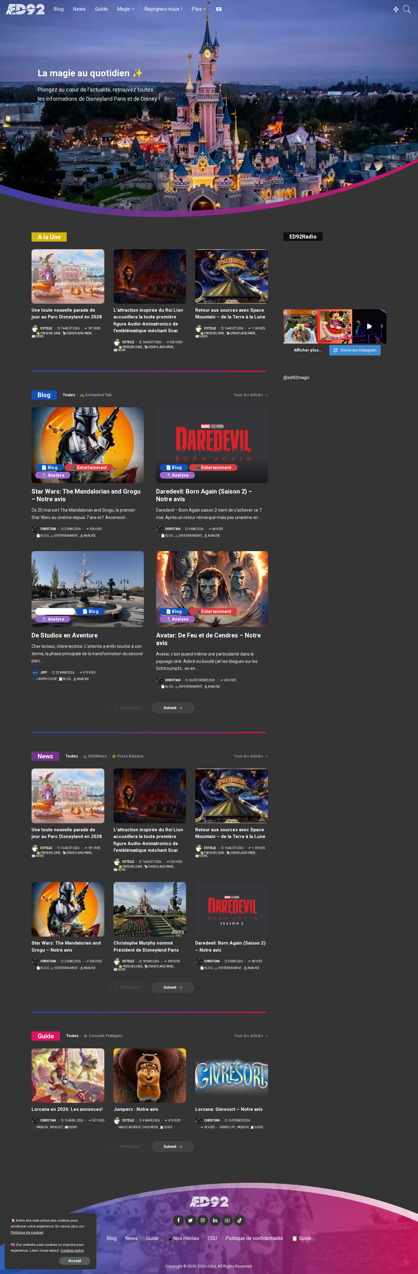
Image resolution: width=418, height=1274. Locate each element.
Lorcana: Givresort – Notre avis (229, 1109)
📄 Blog (49, 467)
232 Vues (176, 342)
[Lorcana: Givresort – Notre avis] (231, 1075)
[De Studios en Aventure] (88, 589)
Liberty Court (55, 611)
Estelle (46, 328)
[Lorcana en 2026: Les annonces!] (68, 1075)
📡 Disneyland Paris (76, 333)
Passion (42, 1127)
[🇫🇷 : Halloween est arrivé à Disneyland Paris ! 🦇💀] (335, 326)
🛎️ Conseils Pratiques (102, 1036)
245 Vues (230, 680)
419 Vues (174, 1120)
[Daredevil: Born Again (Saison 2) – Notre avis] (212, 445)
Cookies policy (72, 1250)
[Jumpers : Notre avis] (150, 1075)
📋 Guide (166, 1127)
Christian (48, 529)
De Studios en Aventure (65, 635)
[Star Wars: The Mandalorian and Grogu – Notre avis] (88, 445)
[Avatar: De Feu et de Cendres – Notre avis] (212, 589)
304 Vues (95, 529)
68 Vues (217, 529)
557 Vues (98, 1120)
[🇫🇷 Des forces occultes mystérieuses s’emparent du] (369, 326)
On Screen (150, 1127)
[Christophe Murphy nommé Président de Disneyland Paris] (150, 909)
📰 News (37, 336)
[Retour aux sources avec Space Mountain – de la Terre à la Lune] (231, 276)
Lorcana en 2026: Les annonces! (67, 1109)
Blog (44, 395)
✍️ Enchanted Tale (96, 395)
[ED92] (25, 9)
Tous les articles (248, 395)
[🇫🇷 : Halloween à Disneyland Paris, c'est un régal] (300, 326)
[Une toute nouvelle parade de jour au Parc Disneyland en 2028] (68, 276)
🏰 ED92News (95, 756)
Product (56, 1127)
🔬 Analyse (52, 475)
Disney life (227, 1127)
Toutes (69, 395)
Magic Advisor (129, 1127)
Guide (46, 1036)
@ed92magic (296, 377)
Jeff (43, 672)
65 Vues (209, 1127)
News (45, 756)
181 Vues (94, 328)
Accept (74, 1261)
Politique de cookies (27, 1232)
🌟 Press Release (48, 333)
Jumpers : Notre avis (136, 1109)
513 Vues (89, 672)
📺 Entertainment (89, 467)
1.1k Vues (258, 328)
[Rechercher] (407, 9)
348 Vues (174, 961)
